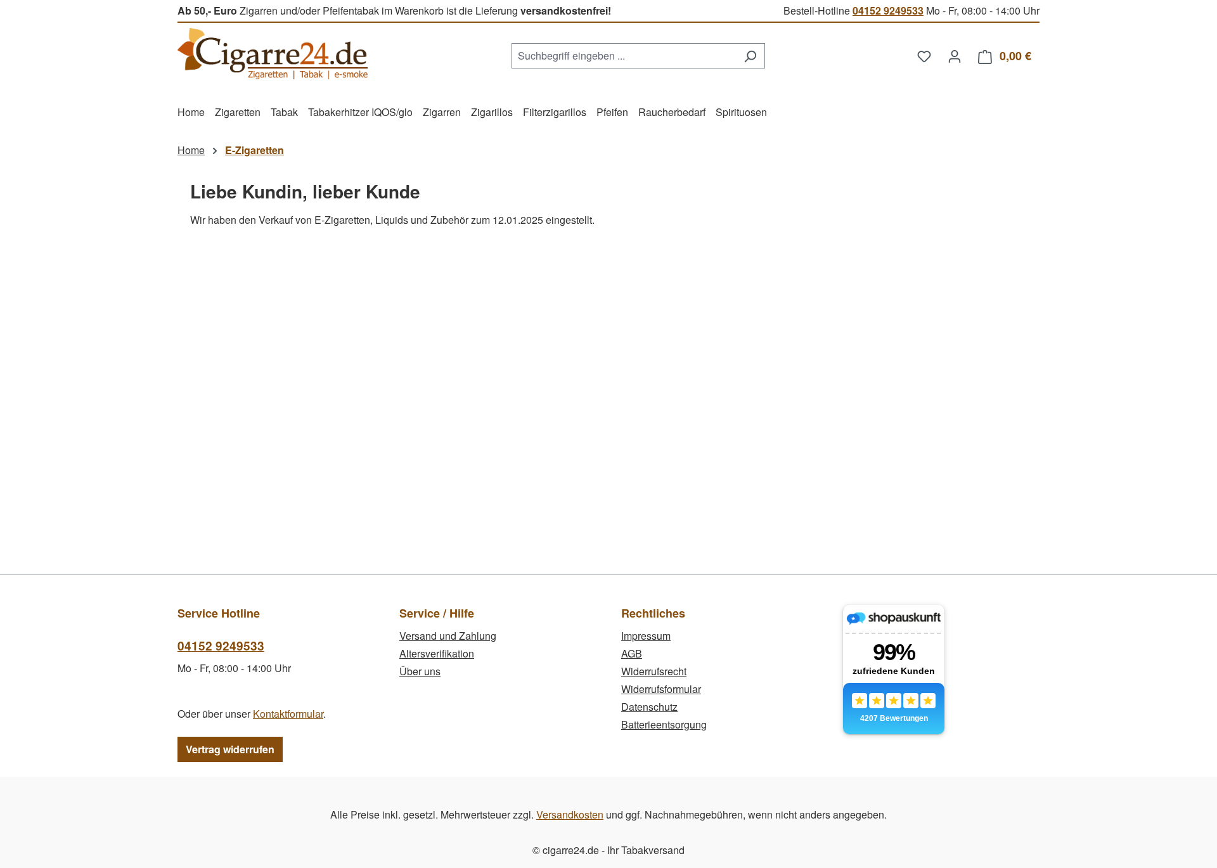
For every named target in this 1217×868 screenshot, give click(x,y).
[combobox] (624, 55)
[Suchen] (750, 55)
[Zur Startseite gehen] (272, 53)
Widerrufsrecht (653, 671)
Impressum (646, 635)
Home (191, 150)
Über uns (420, 671)
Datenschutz (649, 706)
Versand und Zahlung (447, 635)
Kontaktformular (288, 713)
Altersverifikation (436, 653)
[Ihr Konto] (954, 55)
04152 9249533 (888, 10)
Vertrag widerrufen (230, 749)
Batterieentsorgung (664, 724)
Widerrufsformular (661, 689)
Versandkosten (569, 814)
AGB (631, 653)
